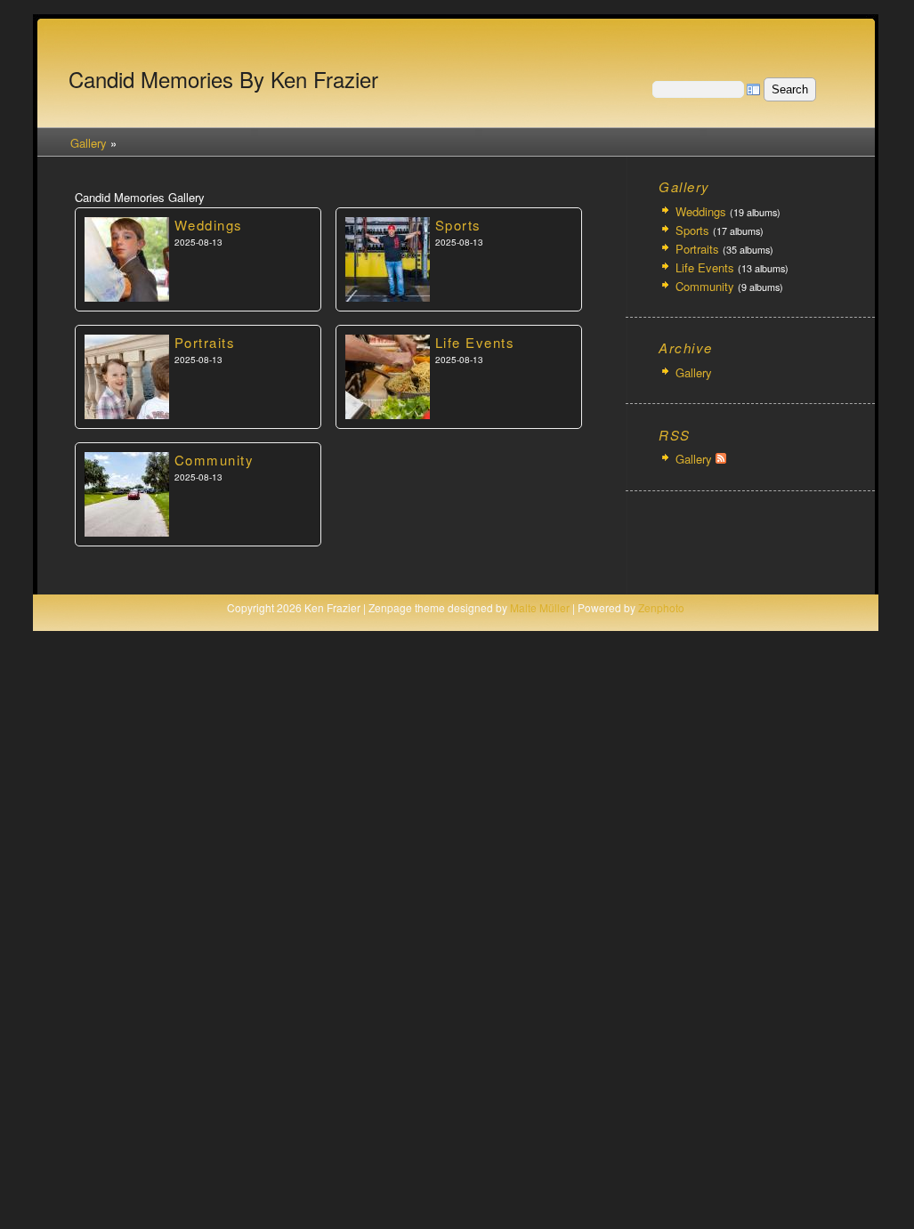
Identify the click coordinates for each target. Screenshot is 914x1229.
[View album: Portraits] (127, 415)
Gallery (88, 142)
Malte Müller (540, 607)
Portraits (205, 342)
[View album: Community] (127, 533)
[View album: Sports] (387, 298)
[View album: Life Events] (387, 415)
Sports (458, 224)
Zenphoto (661, 607)
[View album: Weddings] (127, 298)
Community (214, 459)
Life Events (475, 342)
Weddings (208, 224)
